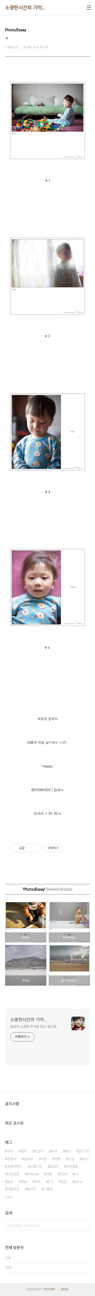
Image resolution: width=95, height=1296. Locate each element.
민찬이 (39, 1151)
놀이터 (31, 1189)
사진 (44, 1159)
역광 (49, 1174)
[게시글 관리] (35, 848)
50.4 (78, 1182)
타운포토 (72, 1166)
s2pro (28, 1159)
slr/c (85, 1159)
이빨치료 (13, 1189)
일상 (10, 1182)
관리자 (64, 1289)
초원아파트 (14, 1166)
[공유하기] (29, 848)
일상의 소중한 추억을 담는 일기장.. (34, 1026)
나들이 (48, 1189)
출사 (24, 1151)
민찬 (64, 1182)
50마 (63, 1174)
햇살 (24, 1182)
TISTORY (49, 1289)
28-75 (84, 1151)
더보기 (9, 1197)
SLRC (54, 1166)
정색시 (11, 1159)
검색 (85, 1225)
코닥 (10, 1151)
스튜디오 (36, 1166)
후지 (54, 1151)
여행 (57, 1159)
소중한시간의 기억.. (25, 7)
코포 (37, 1182)
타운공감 (13, 1174)
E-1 (50, 1182)
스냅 (71, 1159)
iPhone (32, 1174)
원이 (68, 1151)
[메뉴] (89, 8)
